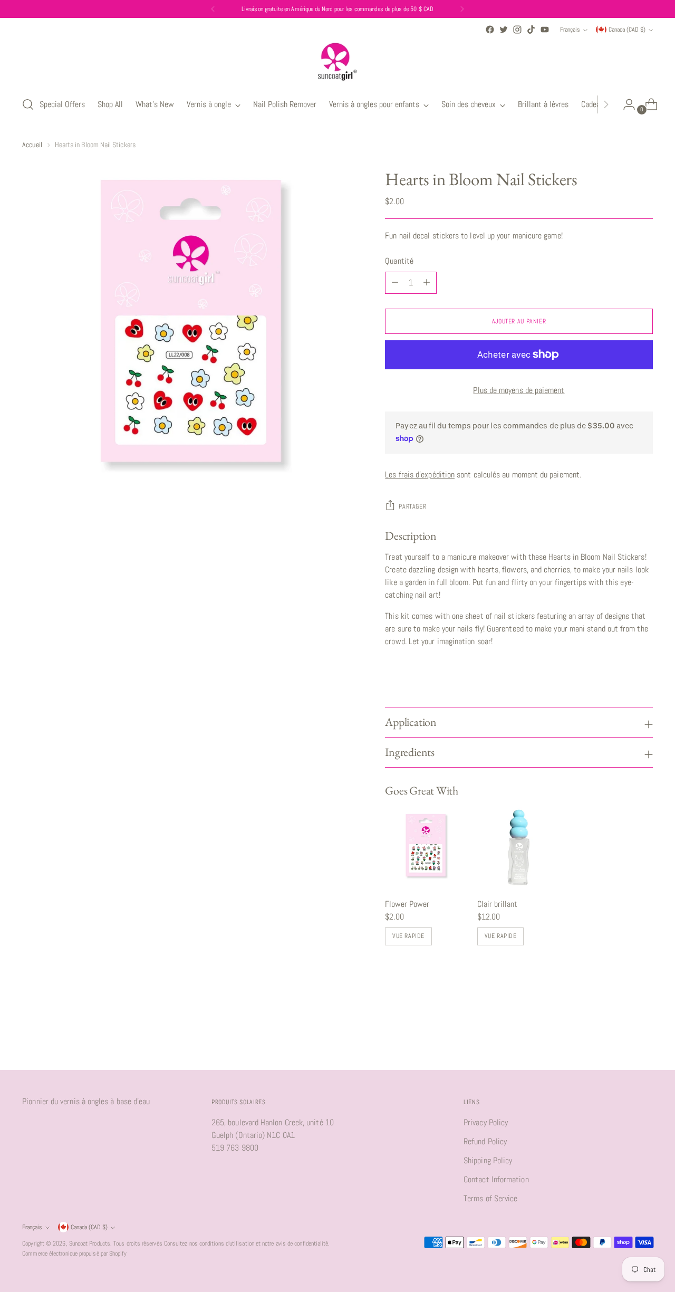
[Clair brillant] (519, 847)
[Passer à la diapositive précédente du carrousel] (620, 1034)
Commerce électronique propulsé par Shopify (74, 1253)
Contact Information (496, 1179)
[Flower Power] (426, 847)
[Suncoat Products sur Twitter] (503, 29)
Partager (412, 506)
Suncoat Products (89, 1243)
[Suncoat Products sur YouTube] (544, 29)
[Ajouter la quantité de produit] (394, 282)
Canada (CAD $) (627, 29)
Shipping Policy (488, 1160)
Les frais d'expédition (420, 474)
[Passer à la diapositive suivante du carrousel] (644, 1033)
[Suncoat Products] (337, 61)
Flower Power (407, 904)
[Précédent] (213, 9)
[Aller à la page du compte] (624, 104)
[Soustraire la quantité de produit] (426, 282)
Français (570, 29)
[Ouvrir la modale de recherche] (27, 104)
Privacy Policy (486, 1122)
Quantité (399, 260)
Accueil (32, 144)
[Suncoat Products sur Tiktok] (531, 29)
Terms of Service (490, 1198)
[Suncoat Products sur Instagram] (517, 29)
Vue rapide (408, 936)
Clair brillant (497, 904)
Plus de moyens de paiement (518, 390)
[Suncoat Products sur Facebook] (490, 29)
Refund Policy (485, 1141)
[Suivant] (462, 9)
